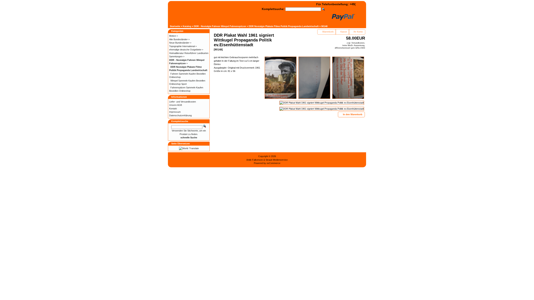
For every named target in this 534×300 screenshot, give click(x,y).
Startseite (175, 26)
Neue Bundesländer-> (180, 42)
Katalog (187, 26)
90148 (324, 26)
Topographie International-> (183, 46)
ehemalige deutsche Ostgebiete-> (186, 49)
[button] (326, 32)
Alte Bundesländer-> (179, 39)
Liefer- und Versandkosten (182, 101)
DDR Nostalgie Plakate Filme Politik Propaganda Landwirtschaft (284, 26)
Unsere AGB (175, 105)
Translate (194, 148)
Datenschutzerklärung (180, 115)
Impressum (175, 112)
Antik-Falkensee (254, 160)
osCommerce (273, 163)
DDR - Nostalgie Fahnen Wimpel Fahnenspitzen (220, 26)
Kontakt (173, 108)
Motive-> (173, 36)
